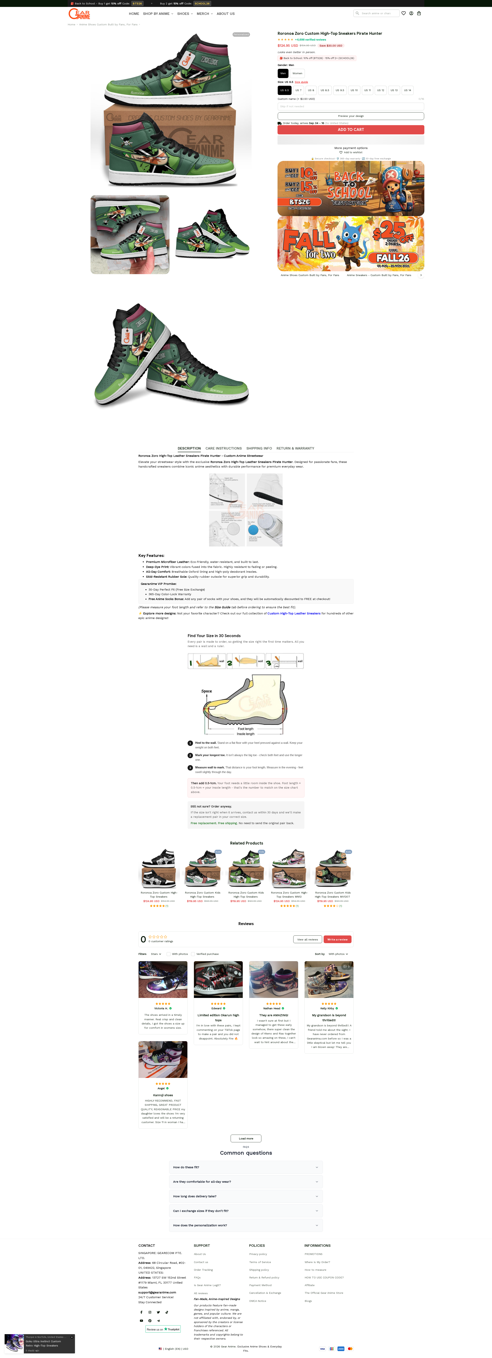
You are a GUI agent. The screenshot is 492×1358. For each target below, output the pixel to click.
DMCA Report (147, 1348)
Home (71, 24)
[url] (157, 1292)
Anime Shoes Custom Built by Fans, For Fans (108, 24)
